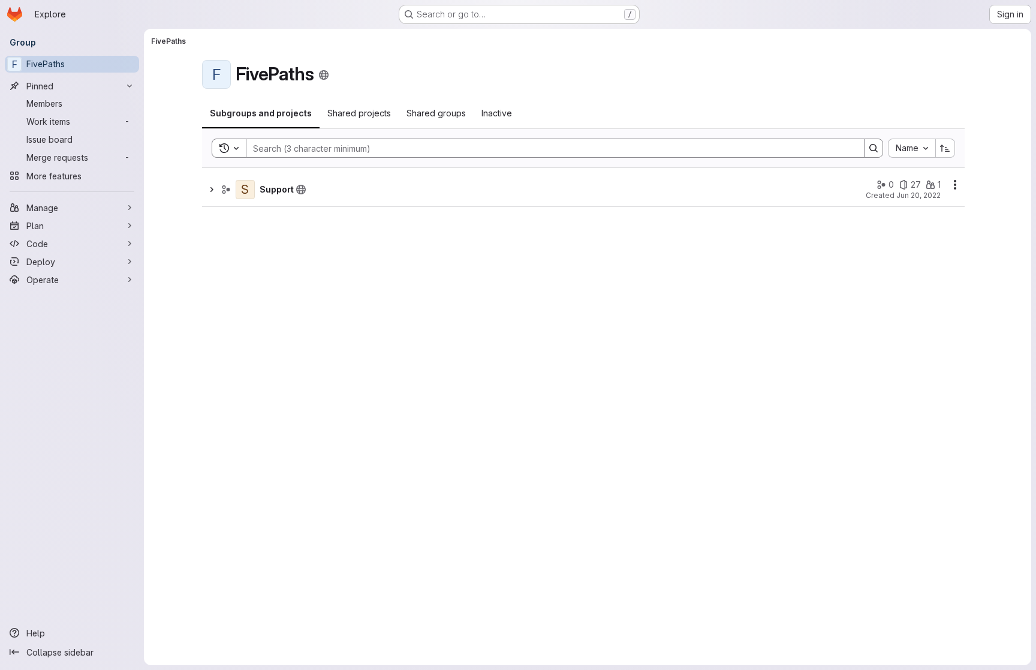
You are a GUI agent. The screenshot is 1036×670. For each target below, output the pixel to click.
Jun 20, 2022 (918, 195)
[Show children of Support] (211, 189)
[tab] (261, 113)
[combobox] (911, 148)
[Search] (873, 148)
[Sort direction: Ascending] (945, 148)
